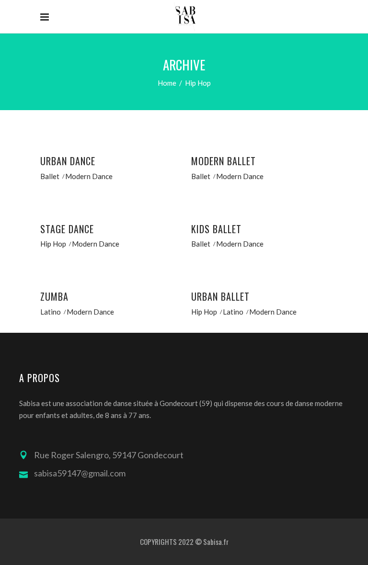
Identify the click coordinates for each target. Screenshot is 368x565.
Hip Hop (53, 243)
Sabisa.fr (216, 541)
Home (167, 83)
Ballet (49, 176)
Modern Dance (89, 176)
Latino (50, 311)
